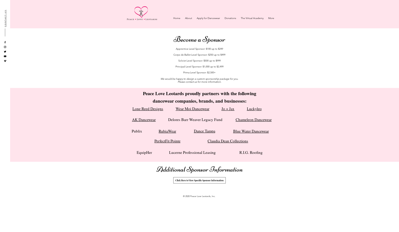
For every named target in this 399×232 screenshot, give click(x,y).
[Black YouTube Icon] (5, 56)
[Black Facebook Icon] (5, 42)
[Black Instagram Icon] (5, 46)
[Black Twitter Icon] (5, 51)
